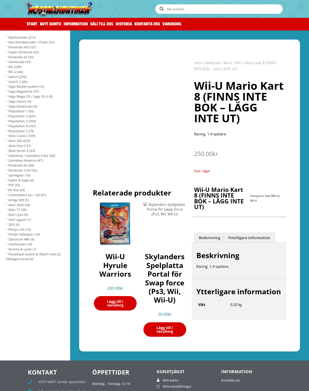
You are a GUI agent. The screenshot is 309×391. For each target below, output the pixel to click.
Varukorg (171, 24)
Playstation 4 (22, 126)
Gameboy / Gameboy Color (31, 155)
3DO (13, 224)
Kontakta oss (147, 24)
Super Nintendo (23, 52)
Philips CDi (19, 229)
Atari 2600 (19, 205)
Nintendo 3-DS (22, 170)
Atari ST (17, 209)
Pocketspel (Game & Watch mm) (34, 254)
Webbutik (213, 62)
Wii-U (15, 72)
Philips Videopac (24, 234)
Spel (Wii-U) (272, 196)
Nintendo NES (22, 47)
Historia (124, 24)
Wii (14, 67)
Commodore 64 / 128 (27, 195)
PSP (14, 185)
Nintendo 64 (20, 57)
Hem (198, 62)
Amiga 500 (18, 200)
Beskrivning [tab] (209, 237)
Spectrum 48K (21, 239)
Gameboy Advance (25, 160)
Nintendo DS (21, 165)
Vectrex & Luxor (22, 249)
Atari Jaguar (19, 219)
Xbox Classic (21, 136)
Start (32, 24)
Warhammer (22, 37)
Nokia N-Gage (21, 180)
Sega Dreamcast (22, 106)
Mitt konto (50, 24)
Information (76, 24)
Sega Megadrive (23, 91)
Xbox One (19, 146)
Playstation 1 (21, 111)
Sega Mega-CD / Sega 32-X (30, 96)
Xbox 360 (19, 141)
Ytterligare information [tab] (249, 237)
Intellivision (20, 244)
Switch (17, 77)
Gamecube (19, 62)
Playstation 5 (21, 131)
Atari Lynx (18, 214)
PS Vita (16, 190)
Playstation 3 (22, 121)
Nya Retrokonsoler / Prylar (31, 42)
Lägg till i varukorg (115, 303)
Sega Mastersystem (26, 86)
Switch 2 (17, 82)
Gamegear (19, 175)
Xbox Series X (21, 150)
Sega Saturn (19, 101)
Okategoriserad (19, 259)
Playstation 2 (22, 116)
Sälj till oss (101, 24)
